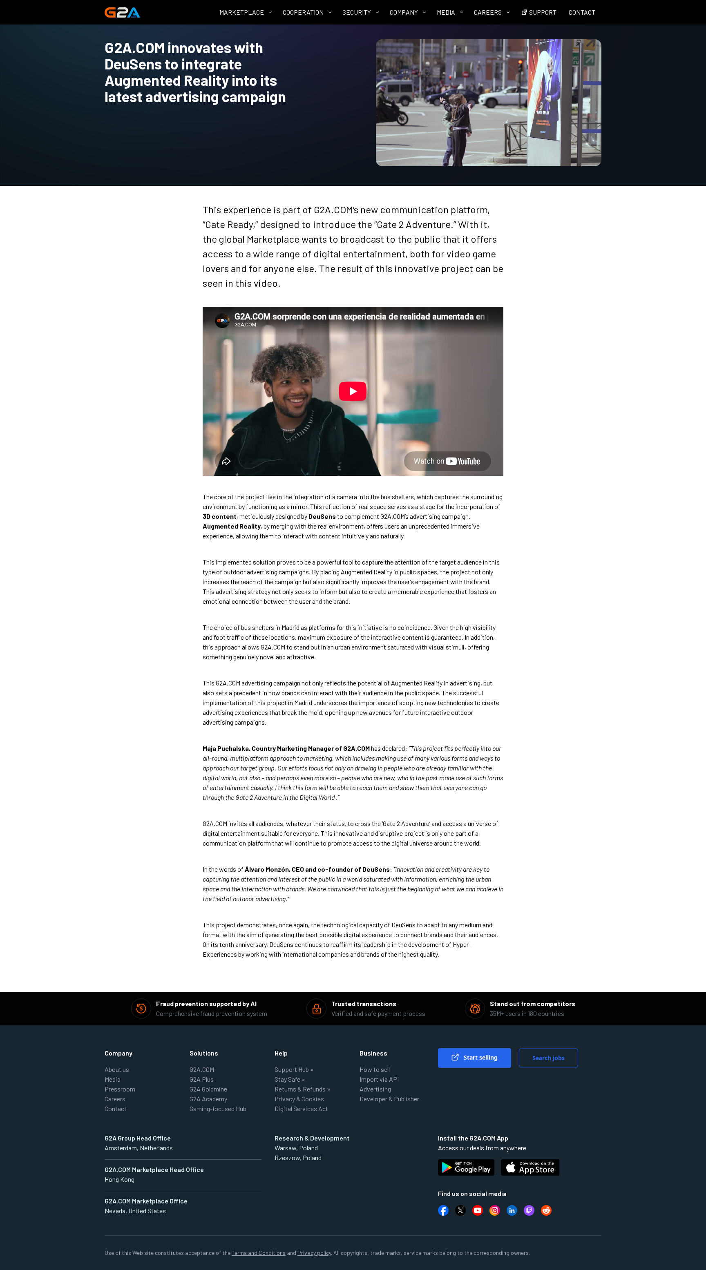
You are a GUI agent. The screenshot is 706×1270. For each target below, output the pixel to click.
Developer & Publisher (389, 1099)
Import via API (379, 1079)
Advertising (375, 1089)
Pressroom (120, 1089)
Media (113, 1079)
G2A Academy (208, 1099)
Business (373, 1053)
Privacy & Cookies (299, 1099)
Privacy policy (314, 1252)
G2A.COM (202, 1069)
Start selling (480, 1057)
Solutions (204, 1053)
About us (117, 1069)
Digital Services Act (301, 1108)
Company (118, 1053)
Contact (116, 1108)
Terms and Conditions (259, 1252)
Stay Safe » (290, 1079)
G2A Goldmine (208, 1089)
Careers (115, 1099)
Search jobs (548, 1058)
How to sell (375, 1069)
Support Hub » (294, 1069)
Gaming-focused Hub (218, 1108)
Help (281, 1053)
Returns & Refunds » (303, 1089)
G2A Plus (202, 1079)
